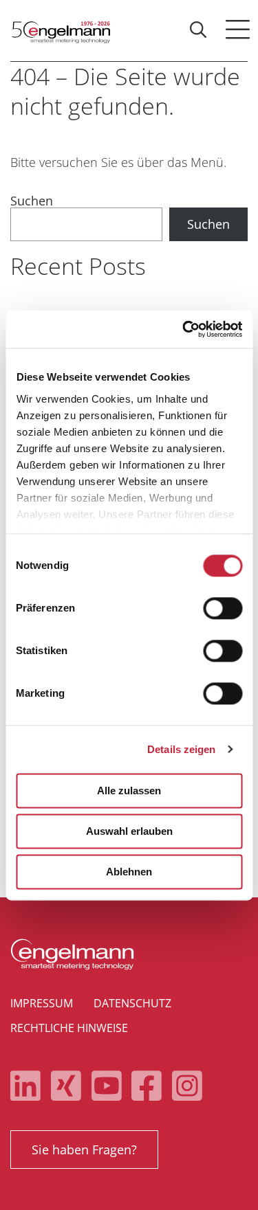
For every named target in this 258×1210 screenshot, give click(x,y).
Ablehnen (129, 871)
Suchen (31, 200)
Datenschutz (132, 1003)
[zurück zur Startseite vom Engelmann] (60, 30)
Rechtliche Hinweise (69, 1027)
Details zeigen (181, 749)
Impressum (41, 1003)
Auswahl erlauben (129, 831)
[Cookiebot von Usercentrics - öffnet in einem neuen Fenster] (183, 329)
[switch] (222, 608)
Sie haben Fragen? (84, 1149)
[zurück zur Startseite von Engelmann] (129, 954)
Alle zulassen (129, 790)
